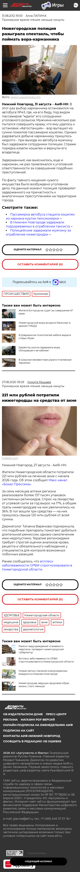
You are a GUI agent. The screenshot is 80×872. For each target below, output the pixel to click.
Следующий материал (38, 861)
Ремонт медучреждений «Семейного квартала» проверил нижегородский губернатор (41, 649)
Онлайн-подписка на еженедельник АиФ (38, 725)
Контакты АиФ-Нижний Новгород (31, 736)
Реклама (10, 719)
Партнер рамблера (36, 853)
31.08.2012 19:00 (12, 16)
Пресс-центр (56, 714)
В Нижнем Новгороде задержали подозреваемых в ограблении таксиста (38, 224)
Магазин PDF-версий (38, 719)
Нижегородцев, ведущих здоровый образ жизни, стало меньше (44, 685)
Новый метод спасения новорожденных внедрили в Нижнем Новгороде (43, 672)
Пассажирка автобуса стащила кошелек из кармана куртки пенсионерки (40, 216)
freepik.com (10, 458)
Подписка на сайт (18, 730)
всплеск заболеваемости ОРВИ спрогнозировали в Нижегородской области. (37, 565)
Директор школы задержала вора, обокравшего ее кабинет (39, 349)
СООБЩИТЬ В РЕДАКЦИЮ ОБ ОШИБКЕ (32, 741)
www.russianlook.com (26, 97)
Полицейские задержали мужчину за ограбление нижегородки (38, 232)
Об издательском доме (23, 714)
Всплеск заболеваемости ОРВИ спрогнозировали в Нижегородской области (46, 660)
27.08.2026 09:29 (13, 382)
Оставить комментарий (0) (40, 264)
